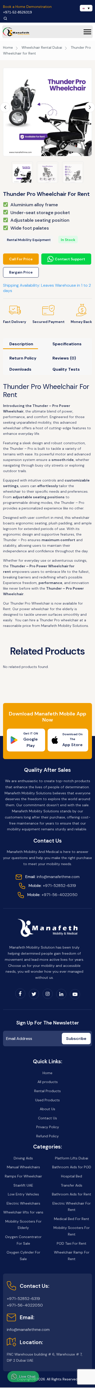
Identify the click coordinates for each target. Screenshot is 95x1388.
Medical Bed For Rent (71, 1218)
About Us (47, 1109)
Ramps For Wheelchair (23, 1176)
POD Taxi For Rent (71, 1243)
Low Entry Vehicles (23, 1194)
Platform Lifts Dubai (71, 1158)
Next (90, 107)
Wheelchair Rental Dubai (42, 47)
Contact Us (47, 1118)
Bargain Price (21, 272)
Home (8, 47)
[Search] (5, 18)
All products (47, 1081)
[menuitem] (86, 8)
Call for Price (21, 259)
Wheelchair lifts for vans (23, 1212)
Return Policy (22, 358)
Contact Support (70, 259)
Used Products (47, 1100)
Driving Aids (23, 1158)
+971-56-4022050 (52, 894)
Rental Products (47, 1091)
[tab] (24, 345)
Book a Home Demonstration (27, 6)
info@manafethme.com (52, 876)
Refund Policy (47, 1136)
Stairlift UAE (23, 1185)
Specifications (67, 344)
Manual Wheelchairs (23, 1167)
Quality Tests (66, 369)
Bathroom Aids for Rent (71, 1194)
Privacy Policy (47, 1127)
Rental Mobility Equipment (29, 240)
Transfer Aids (71, 1185)
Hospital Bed (71, 1176)
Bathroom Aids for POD (71, 1167)
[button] (87, 32)
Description (21, 344)
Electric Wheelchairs (23, 1203)
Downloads (20, 369)
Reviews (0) (64, 358)
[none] (86, 8)
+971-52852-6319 (52, 885)
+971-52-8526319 (17, 12)
